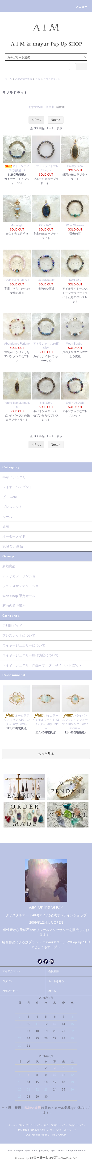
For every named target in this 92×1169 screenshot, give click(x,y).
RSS (54, 1134)
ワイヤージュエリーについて (23, 645)
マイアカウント (11, 971)
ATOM (62, 1134)
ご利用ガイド (12, 625)
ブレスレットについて (18, 635)
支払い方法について (29, 1125)
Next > (55, 120)
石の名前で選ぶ (23, 79)
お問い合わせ (10, 990)
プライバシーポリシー (62, 1130)
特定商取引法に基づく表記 (32, 1130)
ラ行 (37, 79)
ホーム (8, 79)
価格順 (50, 107)
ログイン (7, 981)
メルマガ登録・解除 (36, 1134)
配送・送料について (54, 1125)
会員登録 (53, 971)
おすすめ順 (36, 107)
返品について (76, 1125)
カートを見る (56, 981)
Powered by (22, 1158)
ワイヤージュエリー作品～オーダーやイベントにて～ (42, 665)
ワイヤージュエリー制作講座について (30, 655)
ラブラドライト (52, 79)
